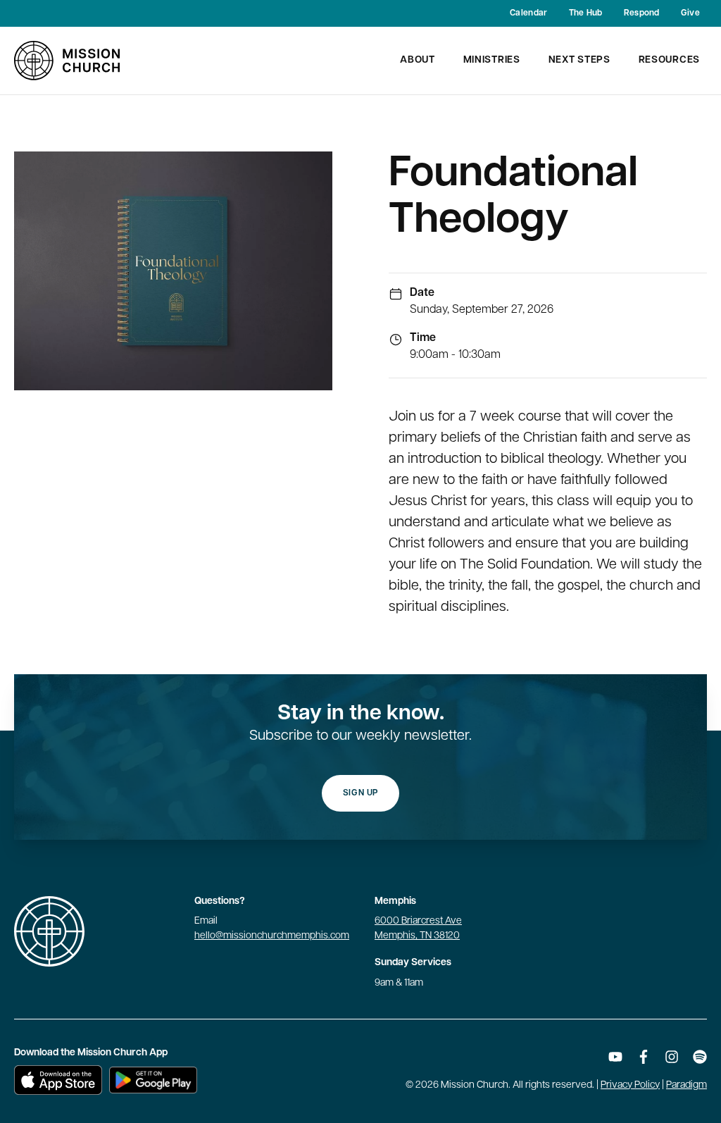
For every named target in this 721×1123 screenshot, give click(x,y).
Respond (642, 13)
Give (690, 13)
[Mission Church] (67, 60)
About (417, 60)
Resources (669, 60)
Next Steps (579, 60)
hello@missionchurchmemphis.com (271, 936)
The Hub (586, 13)
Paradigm (686, 1085)
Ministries (491, 60)
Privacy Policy (630, 1085)
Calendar (528, 13)
